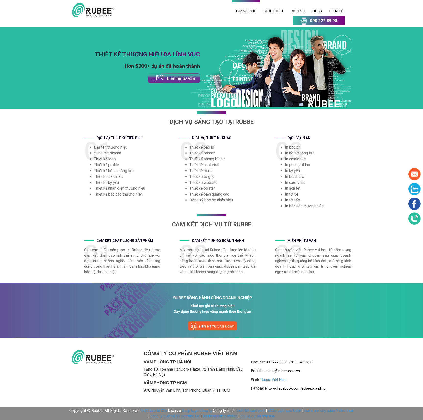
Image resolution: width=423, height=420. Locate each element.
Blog (317, 11)
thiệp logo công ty (197, 410)
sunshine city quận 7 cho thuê (329, 410)
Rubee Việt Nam (274, 379)
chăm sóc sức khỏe (284, 410)
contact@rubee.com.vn (281, 371)
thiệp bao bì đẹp (154, 410)
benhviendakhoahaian (220, 416)
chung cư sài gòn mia (257, 416)
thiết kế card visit (251, 410)
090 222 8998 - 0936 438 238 (289, 362)
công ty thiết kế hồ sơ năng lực (175, 416)
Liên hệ (336, 11)
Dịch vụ (297, 11)
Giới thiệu (273, 11)
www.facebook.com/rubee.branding (297, 388)
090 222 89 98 (323, 20)
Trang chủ (245, 11)
